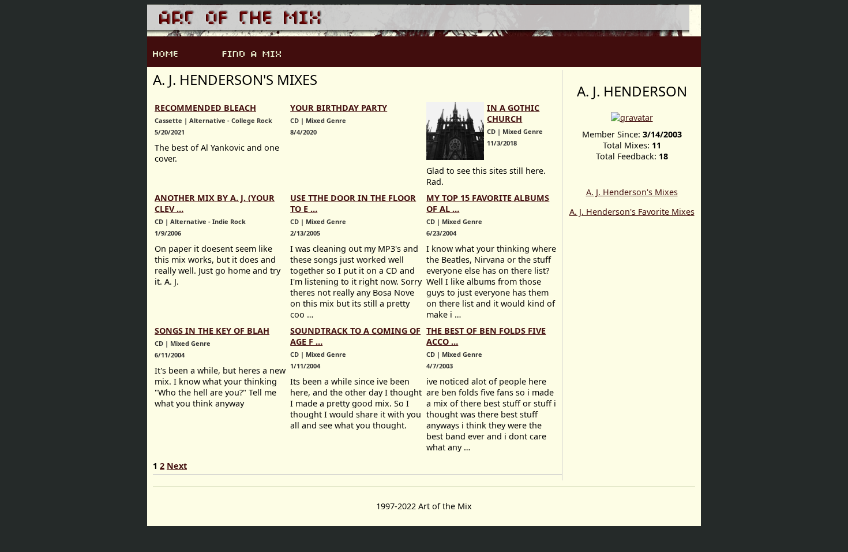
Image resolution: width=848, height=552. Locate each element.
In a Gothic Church (513, 113)
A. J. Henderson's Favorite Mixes (632, 211)
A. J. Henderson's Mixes (632, 192)
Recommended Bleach (205, 107)
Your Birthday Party (338, 107)
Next (177, 465)
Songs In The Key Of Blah (212, 330)
